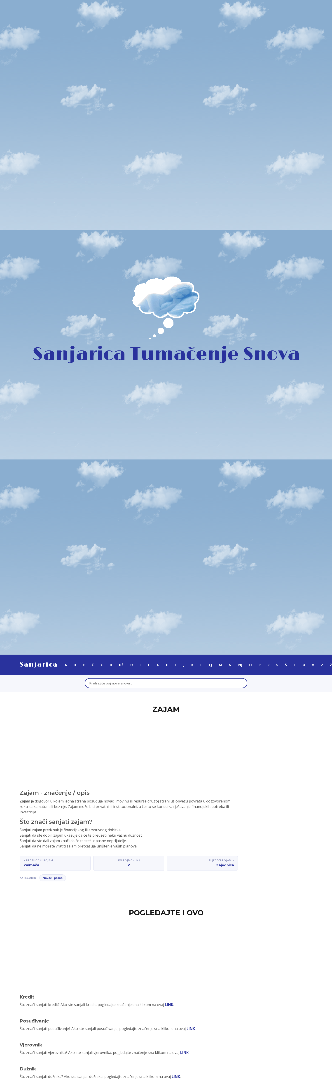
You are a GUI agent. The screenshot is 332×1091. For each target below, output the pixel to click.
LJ (210, 665)
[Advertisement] (166, 748)
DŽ (121, 665)
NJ (240, 665)
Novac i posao (53, 878)
